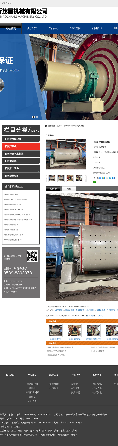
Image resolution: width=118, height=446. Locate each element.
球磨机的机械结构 (11, 225)
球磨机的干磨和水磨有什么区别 (103, 347)
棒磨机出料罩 (32, 392)
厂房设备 (54, 388)
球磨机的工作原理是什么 (56, 351)
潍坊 (38, 430)
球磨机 (32, 388)
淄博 (44, 430)
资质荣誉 (75, 392)
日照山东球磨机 (74, 339)
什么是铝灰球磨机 (97, 351)
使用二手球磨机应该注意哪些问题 (60, 347)
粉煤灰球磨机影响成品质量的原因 (17, 215)
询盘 (69, 189)
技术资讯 (97, 392)
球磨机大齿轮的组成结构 (13, 210)
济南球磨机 (69, 310)
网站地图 (15, 426)
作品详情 (53, 189)
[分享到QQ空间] (103, 178)
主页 (58, 126)
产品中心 (54, 28)
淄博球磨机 (100, 310)
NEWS (20, 187)
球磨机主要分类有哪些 (56, 355)
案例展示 (54, 384)
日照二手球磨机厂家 (93, 339)
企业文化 (75, 388)
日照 (50, 430)
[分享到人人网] (113, 178)
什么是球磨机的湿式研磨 (13, 235)
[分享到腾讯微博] (110, 178)
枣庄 (62, 430)
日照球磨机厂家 (55, 339)
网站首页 (11, 28)
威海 (68, 430)
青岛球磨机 (80, 310)
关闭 (100, 316)
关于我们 (32, 28)
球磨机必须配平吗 (11, 194)
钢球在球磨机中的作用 (13, 240)
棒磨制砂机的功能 (11, 230)
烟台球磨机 (59, 310)
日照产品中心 (67, 126)
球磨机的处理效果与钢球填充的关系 (18, 220)
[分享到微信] (94, 182)
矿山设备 (32, 401)
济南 (26, 430)
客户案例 (75, 28)
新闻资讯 (97, 28)
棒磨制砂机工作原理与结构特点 (16, 199)
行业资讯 (97, 388)
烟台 (20, 430)
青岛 (32, 430)
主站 (13, 430)
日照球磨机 (79, 126)
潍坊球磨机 (90, 310)
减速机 (32, 397)
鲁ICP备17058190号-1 (71, 422)
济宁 (56, 430)
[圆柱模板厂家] (59, 77)
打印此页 (90, 316)
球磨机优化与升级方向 (13, 205)
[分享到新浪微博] (107, 178)
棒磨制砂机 (32, 384)
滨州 (74, 430)
